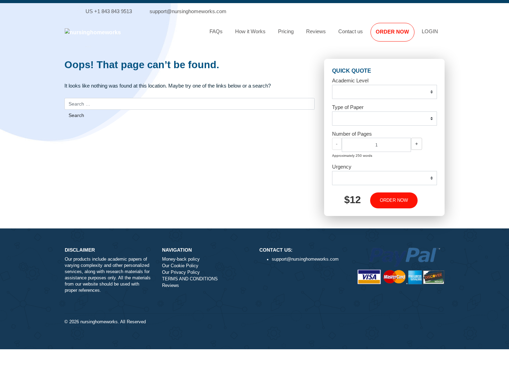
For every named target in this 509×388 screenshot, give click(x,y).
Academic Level (350, 80)
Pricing (286, 31)
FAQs (216, 31)
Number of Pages (352, 134)
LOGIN (430, 31)
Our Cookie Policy (180, 265)
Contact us (350, 31)
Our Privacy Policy (181, 272)
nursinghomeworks (99, 321)
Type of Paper (348, 107)
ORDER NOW (392, 32)
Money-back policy (181, 259)
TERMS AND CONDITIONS (190, 279)
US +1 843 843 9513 (109, 11)
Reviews (316, 31)
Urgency (341, 167)
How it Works (250, 31)
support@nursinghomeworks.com (188, 11)
